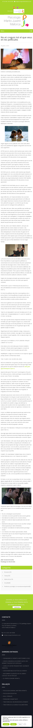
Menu (2, 31)
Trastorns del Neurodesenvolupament (15, 702)
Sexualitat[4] (7, 583)
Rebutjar (13, 724)
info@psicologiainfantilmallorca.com (11, 635)
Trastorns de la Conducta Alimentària (15, 704)
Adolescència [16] (8, 579)
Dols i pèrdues (7, 696)
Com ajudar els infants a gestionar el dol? (16, 658)
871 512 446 (5, 1)
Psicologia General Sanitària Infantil (15, 690)
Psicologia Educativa (9, 693)
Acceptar (6, 724)
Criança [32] (7, 575)
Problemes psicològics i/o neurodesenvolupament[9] (17, 586)
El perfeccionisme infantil (11, 678)
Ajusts (20, 724)
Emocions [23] (7, 572)
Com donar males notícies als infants (15, 670)
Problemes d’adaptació (10, 699)
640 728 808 (10, 1)
